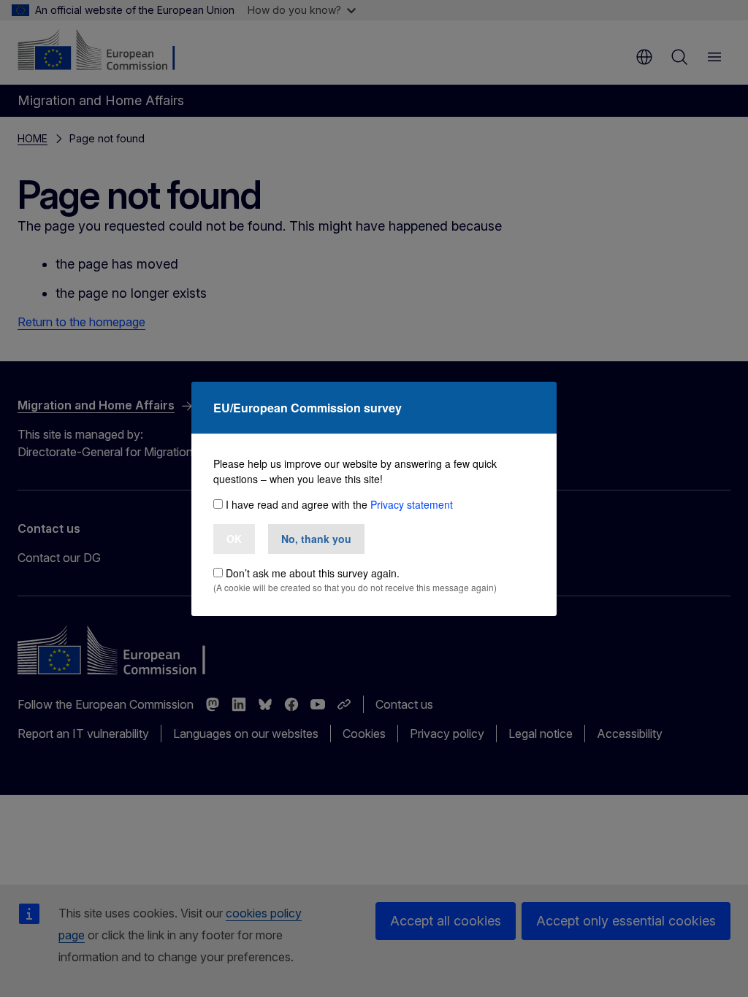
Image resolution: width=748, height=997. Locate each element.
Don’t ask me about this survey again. (313, 573)
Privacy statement (411, 504)
